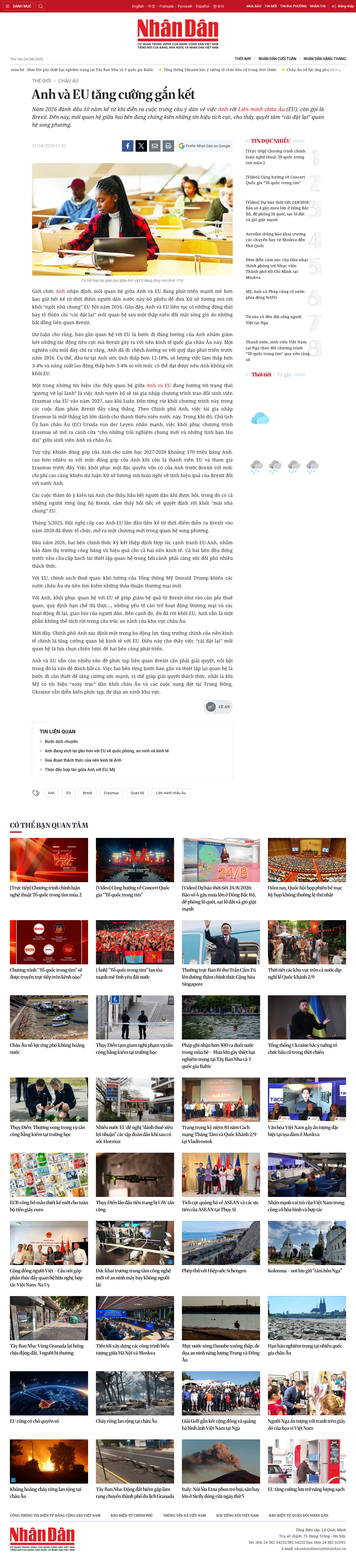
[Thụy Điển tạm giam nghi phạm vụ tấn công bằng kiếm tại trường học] (135, 1017)
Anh (223, 109)
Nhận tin (318, 6)
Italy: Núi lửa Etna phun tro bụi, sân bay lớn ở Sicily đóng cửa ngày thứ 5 (221, 1492)
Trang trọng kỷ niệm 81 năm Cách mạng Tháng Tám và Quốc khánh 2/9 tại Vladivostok (219, 1134)
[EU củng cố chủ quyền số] (49, 1393)
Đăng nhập (346, 6)
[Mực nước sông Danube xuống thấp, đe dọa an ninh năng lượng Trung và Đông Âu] (221, 1318)
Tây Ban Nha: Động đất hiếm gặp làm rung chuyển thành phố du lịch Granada (135, 1492)
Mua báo (254, 6)
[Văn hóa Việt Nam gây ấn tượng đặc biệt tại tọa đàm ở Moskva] (307, 1100)
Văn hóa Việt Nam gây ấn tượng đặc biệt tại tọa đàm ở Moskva (303, 1130)
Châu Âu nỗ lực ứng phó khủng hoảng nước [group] (307, 69)
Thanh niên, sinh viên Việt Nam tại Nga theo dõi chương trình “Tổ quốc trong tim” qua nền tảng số (278, 350)
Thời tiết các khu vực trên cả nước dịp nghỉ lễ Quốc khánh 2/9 (304, 973)
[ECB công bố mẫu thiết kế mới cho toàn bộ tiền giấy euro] (49, 1175)
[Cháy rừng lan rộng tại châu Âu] (135, 1393)
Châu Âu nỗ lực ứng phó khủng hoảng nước (47, 1048)
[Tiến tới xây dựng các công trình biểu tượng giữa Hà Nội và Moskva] (135, 1318)
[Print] (168, 146)
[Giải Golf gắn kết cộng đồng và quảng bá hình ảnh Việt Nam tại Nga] (221, 1393)
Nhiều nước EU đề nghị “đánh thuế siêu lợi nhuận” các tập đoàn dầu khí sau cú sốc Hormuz (134, 1134)
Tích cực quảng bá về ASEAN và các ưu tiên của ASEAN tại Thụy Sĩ (220, 1206)
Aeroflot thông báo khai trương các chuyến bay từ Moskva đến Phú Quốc (276, 239)
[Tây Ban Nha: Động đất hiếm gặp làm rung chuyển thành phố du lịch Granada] (135, 1461)
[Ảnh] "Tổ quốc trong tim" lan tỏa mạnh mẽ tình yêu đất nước (129, 973)
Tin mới (271, 6)
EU (68, 793)
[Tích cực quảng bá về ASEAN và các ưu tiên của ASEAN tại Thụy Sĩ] (221, 1175)
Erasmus (111, 793)
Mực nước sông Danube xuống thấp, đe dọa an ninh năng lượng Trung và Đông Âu (221, 1353)
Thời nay (243, 59)
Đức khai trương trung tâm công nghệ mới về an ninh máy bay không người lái (133, 1278)
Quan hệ (137, 793)
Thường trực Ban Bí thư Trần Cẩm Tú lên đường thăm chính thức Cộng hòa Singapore (219, 977)
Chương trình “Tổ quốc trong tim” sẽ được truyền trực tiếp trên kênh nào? (46, 973)
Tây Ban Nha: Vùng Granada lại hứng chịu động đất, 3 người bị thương (47, 1349)
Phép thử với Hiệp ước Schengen (214, 1271)
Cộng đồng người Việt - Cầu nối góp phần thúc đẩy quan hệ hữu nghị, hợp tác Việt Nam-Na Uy (46, 1278)
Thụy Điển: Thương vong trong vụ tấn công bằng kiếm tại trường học (47, 1130)
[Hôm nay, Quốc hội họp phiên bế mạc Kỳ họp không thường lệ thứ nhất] (307, 860)
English (138, 6)
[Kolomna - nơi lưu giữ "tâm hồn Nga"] (307, 1243)
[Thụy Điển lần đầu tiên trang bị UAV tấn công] (135, 1175)
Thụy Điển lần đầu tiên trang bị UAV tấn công (135, 1206)
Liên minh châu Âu (261, 109)
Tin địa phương (293, 6)
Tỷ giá (284, 374)
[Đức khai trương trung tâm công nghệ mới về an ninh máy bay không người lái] (135, 1243)
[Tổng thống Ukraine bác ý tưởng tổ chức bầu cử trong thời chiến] (307, 1017)
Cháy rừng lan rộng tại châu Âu (126, 1421)
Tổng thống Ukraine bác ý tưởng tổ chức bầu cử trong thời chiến (302, 1048)
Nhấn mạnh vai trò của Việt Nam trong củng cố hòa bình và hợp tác (306, 1206)
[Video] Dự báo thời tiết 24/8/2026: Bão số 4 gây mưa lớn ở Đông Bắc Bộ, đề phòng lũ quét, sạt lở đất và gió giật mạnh (278, 211)
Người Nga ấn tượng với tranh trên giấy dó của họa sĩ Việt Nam (306, 1424)
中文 (151, 6)
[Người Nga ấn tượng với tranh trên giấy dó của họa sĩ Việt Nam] (307, 1393)
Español (202, 6)
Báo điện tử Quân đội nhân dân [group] (298, 1515)
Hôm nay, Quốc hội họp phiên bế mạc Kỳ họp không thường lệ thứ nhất (305, 891)
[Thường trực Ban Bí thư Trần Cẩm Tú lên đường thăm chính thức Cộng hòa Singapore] (221, 942)
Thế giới (41, 81)
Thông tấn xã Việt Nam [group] (184, 1515)
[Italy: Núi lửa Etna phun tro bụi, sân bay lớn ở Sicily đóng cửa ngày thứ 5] (221, 1461)
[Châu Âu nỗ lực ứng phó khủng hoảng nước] (49, 1017)
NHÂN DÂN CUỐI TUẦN (277, 59)
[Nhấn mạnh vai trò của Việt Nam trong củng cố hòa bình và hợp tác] (307, 1175)
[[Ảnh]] (135, 942)
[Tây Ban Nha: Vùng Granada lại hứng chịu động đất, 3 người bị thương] (49, 1318)
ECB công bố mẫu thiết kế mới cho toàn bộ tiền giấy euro (49, 1206)
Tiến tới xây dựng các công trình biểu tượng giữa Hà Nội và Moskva (132, 1349)
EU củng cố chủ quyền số (34, 1421)
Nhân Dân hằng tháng (325, 59)
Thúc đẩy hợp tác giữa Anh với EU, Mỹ (80, 769)
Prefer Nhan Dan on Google (208, 146)
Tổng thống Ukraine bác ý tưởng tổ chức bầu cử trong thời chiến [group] (202, 69)
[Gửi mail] (155, 146)
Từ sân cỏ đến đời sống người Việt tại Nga (274, 319)
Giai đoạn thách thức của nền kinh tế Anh (83, 760)
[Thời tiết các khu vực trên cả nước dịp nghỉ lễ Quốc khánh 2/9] (307, 942)
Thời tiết (261, 374)
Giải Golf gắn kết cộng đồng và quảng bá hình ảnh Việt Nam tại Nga (219, 1424)
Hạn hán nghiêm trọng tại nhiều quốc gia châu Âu (305, 1349)
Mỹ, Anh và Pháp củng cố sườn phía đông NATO (275, 294)
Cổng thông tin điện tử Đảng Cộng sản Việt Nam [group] (55, 1515)
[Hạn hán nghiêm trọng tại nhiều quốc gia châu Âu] (307, 1318)
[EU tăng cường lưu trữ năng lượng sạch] (307, 1461)
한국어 (218, 6)
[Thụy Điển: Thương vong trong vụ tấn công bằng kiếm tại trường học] (49, 1100)
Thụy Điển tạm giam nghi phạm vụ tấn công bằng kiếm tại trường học (134, 1048)
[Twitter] (141, 146)
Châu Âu (68, 81)
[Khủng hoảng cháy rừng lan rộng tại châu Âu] (49, 1461)
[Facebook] (127, 146)
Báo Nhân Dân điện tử (178, 34)
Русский (185, 6)
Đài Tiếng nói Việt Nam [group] (237, 1515)
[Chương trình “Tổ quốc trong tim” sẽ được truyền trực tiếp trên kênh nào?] (49, 942)
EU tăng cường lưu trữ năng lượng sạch (306, 1489)
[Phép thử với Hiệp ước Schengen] (221, 1243)
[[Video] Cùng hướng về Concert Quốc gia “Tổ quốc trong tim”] (135, 860)
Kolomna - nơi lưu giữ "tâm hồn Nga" (305, 1271)
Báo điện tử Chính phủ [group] (132, 1515)
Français (166, 6)
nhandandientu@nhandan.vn (320, 1548)
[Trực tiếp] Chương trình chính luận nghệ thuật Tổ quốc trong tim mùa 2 (275, 156)
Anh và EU (158, 385)
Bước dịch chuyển (61, 741)
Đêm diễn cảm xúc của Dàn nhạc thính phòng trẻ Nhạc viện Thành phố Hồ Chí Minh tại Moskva (277, 268)
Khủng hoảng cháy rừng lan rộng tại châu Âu (45, 1492)
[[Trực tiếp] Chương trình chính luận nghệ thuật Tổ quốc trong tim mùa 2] (49, 860)
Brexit (87, 793)
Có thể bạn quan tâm (49, 825)
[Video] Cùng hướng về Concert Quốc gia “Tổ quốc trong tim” (275, 179)
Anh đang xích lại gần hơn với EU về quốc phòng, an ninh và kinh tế (107, 750)
